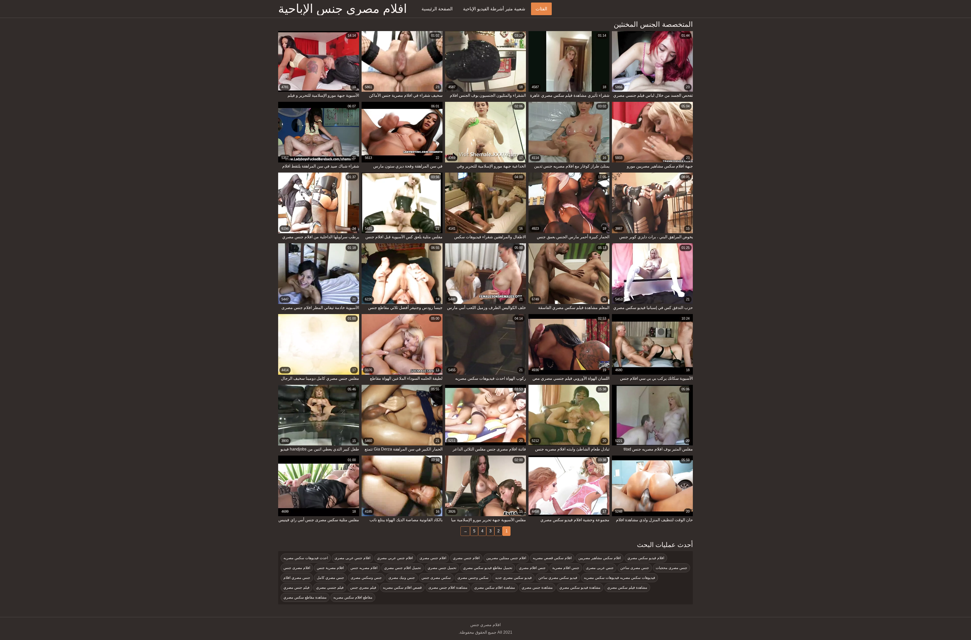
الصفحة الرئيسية (437, 8)
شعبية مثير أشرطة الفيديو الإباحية (494, 8)
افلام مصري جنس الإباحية (342, 9)
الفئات (541, 8)
